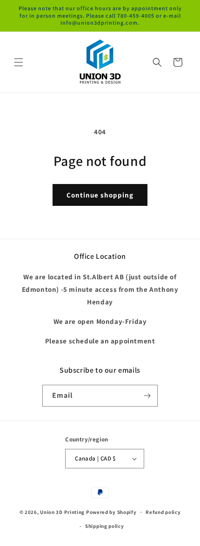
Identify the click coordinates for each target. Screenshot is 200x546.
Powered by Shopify (111, 511)
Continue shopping (100, 195)
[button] (18, 62)
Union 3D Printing (63, 511)
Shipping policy (104, 526)
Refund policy (163, 512)
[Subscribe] (147, 396)
